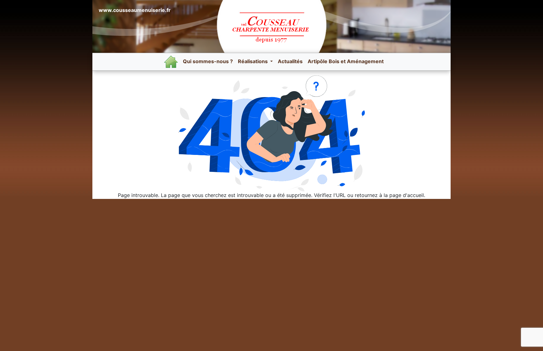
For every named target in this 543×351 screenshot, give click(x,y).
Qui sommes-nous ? (208, 61)
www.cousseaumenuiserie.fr (135, 10)
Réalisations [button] (253, 61)
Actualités (290, 61)
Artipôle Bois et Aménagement (346, 61)
